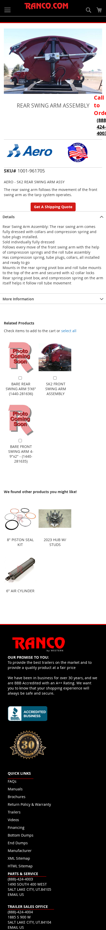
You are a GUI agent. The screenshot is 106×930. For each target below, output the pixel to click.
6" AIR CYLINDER (20, 590)
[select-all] (68, 330)
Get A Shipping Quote (53, 206)
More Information (18, 298)
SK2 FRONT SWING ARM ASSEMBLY (55, 388)
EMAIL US (16, 894)
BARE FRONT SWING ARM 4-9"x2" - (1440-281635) (20, 454)
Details (9, 216)
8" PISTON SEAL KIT (20, 542)
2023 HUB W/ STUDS (55, 542)
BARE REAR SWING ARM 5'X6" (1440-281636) (21, 388)
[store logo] (46, 6)
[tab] (53, 216)
